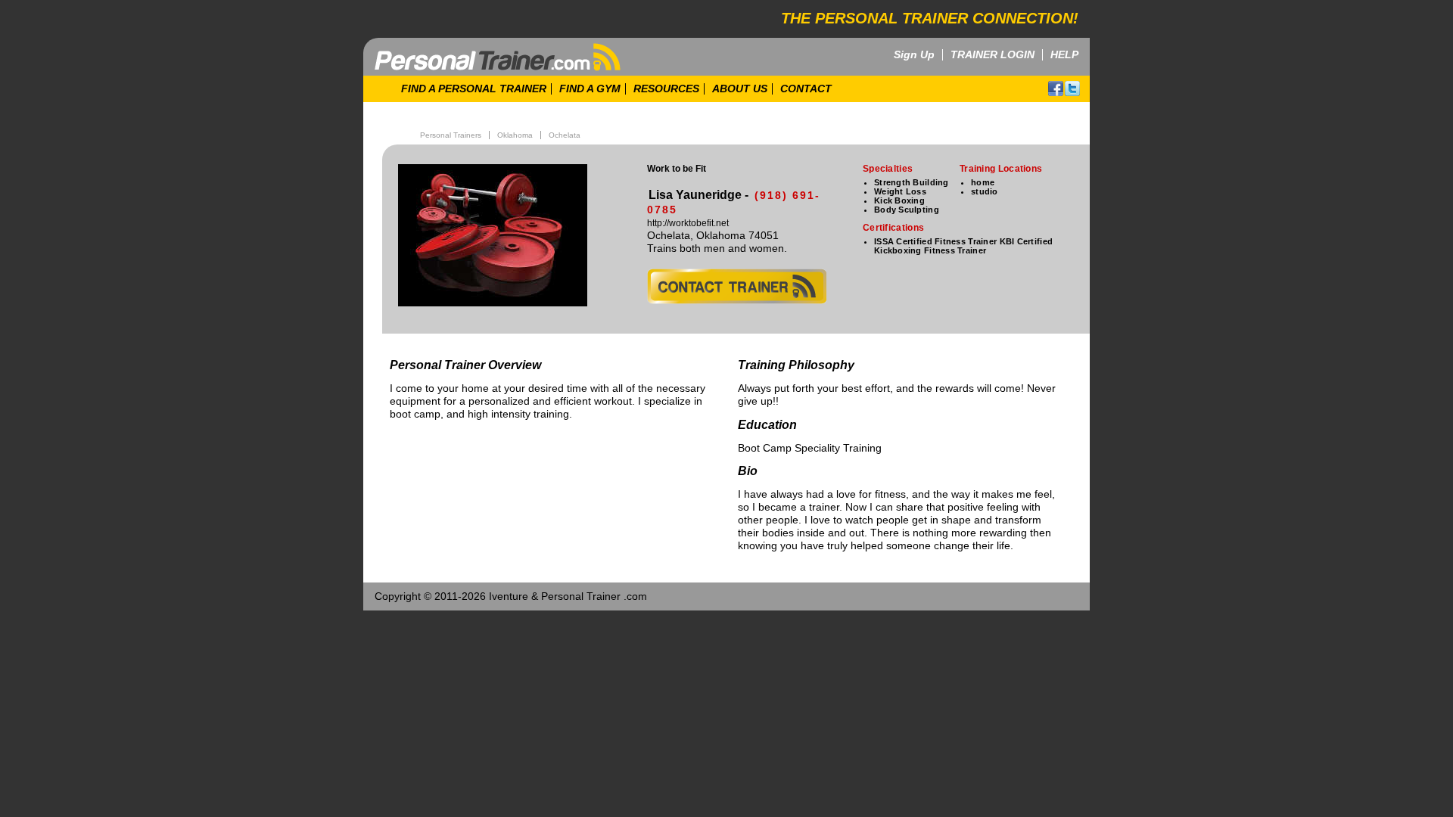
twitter (1072, 88)
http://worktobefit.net (688, 223)
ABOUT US (739, 89)
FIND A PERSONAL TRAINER (473, 89)
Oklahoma (515, 135)
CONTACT (806, 89)
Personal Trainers (450, 135)
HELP (1064, 55)
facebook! (1055, 88)
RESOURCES (666, 89)
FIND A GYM (590, 89)
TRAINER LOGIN (993, 55)
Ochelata (564, 135)
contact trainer (736, 286)
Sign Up (914, 55)
